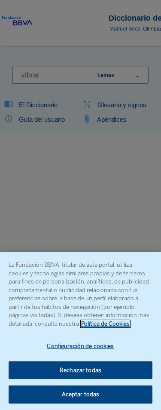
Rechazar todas (80, 370)
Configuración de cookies (80, 346)
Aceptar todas (81, 394)
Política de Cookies (105, 324)
